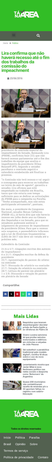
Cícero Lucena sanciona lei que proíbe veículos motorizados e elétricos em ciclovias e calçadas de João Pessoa (35, 340)
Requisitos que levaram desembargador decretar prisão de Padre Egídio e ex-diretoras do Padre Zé (35, 326)
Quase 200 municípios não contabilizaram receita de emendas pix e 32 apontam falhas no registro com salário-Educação (35, 388)
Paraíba (34, 437)
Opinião (20, 444)
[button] (13, 35)
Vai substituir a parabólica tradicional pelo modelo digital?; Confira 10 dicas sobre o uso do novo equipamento (36, 354)
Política (15, 43)
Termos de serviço (16, 450)
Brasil (7, 444)
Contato (43, 457)
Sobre (34, 444)
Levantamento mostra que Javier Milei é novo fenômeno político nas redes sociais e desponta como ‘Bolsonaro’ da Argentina (36, 370)
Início (7, 437)
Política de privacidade (19, 457)
